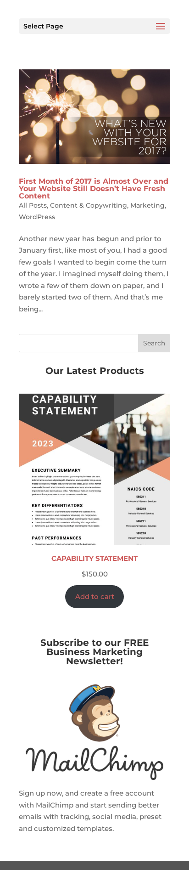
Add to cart (94, 596)
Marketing (147, 205)
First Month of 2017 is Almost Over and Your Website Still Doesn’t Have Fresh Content (93, 188)
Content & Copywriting (88, 205)
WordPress (37, 217)
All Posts (33, 205)
